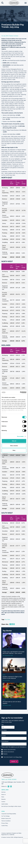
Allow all (14, 441)
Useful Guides (4, 804)
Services (3, 792)
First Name (4, 730)
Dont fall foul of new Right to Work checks (11, 806)
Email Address (5, 741)
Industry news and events (9, 749)
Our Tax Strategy (5, 816)
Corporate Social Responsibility (8, 813)
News (2, 796)
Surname (3, 735)
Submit (13, 761)
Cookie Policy (4, 825)
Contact (3, 801)
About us (3, 794)
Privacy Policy (19, 757)
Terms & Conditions (5, 820)
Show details (20, 436)
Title (2, 724)
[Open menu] (26, 3)
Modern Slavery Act (6, 818)
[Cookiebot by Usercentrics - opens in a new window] (20, 392)
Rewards (5, 753)
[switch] (24, 421)
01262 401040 (12, 779)
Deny (14, 450)
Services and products (8, 751)
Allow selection (14, 445)
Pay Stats (7, 619)
